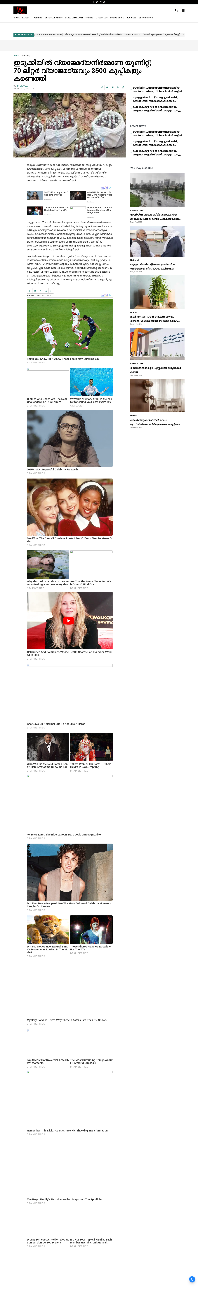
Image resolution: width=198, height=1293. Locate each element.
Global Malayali (74, 18)
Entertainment (53, 18)
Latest (25, 18)
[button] (183, 10)
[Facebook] (93, 2)
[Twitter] (97, 2)
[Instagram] (101, 2)
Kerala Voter (22, 86)
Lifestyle (101, 18)
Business (131, 18)
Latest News (138, 126)
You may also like (141, 168)
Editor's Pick (146, 18)
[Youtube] (104, 2)
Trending (26, 56)
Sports (89, 18)
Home (17, 18)
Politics (38, 18)
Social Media (117, 18)
